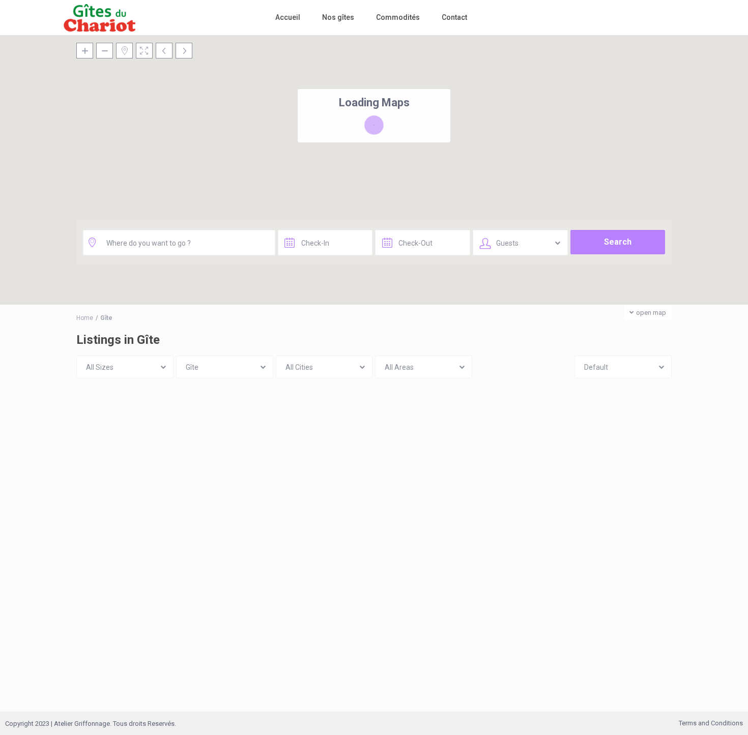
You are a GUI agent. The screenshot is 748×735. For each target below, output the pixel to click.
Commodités (398, 17)
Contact (454, 17)
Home (84, 317)
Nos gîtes (338, 17)
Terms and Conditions (711, 723)
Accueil (287, 17)
